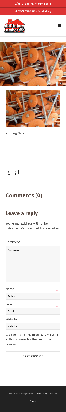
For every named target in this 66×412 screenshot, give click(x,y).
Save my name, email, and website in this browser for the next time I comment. (32, 339)
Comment (13, 242)
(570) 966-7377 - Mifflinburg (34, 3)
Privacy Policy (41, 393)
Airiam (33, 401)
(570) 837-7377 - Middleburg (34, 11)
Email (9, 304)
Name (10, 289)
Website (11, 319)
